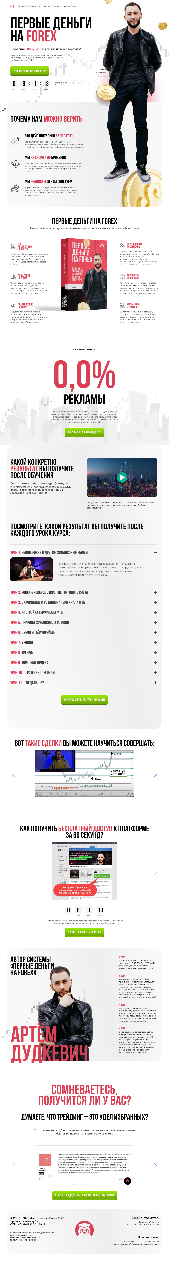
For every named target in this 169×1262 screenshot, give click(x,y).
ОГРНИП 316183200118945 (27, 1224)
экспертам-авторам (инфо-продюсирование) (32, 1233)
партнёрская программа (22, 1235)
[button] (82, 795)
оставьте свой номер (127, 1244)
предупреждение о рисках (23, 1240)
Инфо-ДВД (56, 1218)
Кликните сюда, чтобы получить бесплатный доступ (84, 1195)
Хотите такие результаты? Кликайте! (84, 699)
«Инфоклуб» (29, 1221)
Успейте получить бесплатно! (29, 70)
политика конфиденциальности (25, 1237)
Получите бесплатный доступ (84, 432)
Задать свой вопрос (149, 1222)
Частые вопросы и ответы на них (143, 1224)
